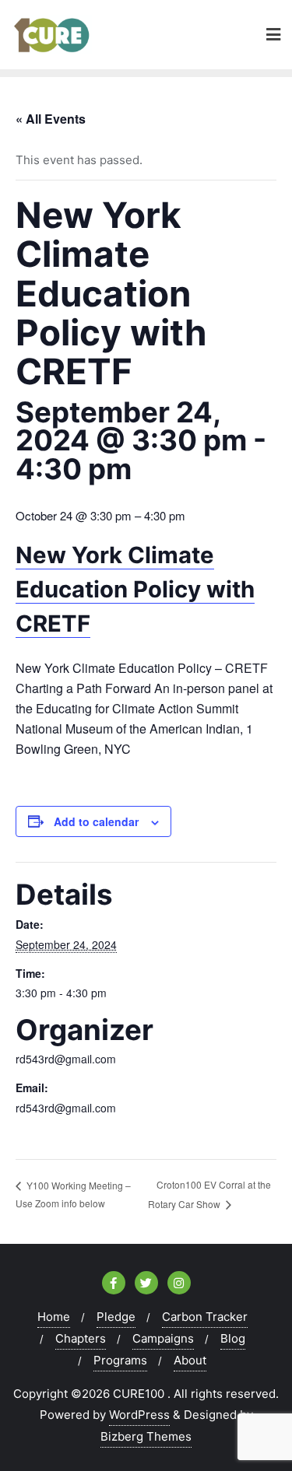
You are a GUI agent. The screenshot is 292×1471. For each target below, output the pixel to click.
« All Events (51, 119)
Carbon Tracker (205, 1316)
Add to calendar (96, 821)
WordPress (139, 1414)
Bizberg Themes (146, 1436)
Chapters (80, 1338)
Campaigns (163, 1338)
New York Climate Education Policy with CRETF (135, 589)
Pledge (116, 1316)
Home (53, 1316)
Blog (232, 1338)
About (190, 1360)
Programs (120, 1360)
